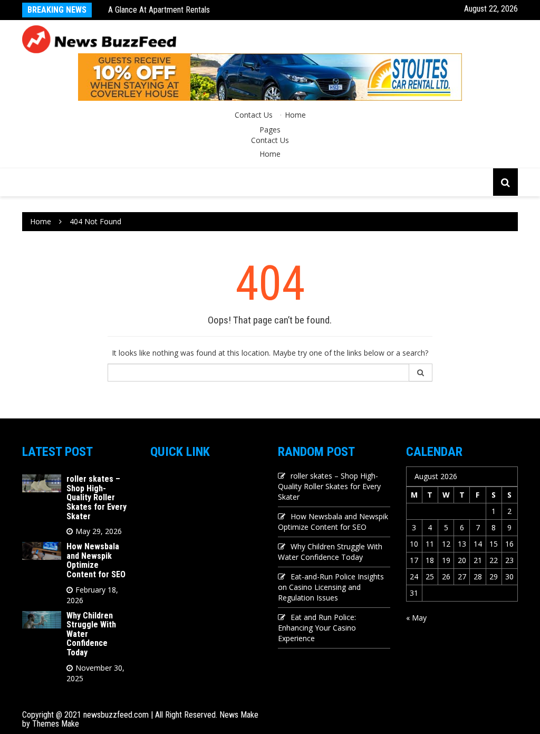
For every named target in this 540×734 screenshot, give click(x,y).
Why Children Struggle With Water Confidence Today (330, 551)
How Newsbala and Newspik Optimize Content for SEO (96, 560)
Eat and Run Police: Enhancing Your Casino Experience (317, 627)
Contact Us (254, 115)
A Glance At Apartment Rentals (159, 10)
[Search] (420, 373)
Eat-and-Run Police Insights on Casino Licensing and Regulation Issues (331, 587)
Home (295, 115)
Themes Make (55, 724)
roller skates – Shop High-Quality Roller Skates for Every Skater (96, 497)
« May (416, 618)
